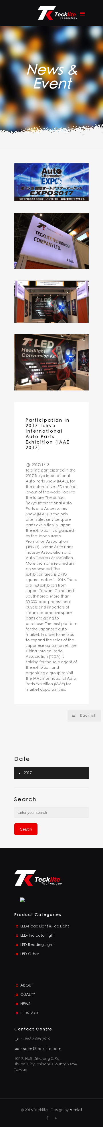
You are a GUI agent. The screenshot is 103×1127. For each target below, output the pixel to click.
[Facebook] (47, 1118)
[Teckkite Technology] (57, 14)
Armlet (76, 1110)
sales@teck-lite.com (42, 1049)
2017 (28, 773)
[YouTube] (56, 1118)
